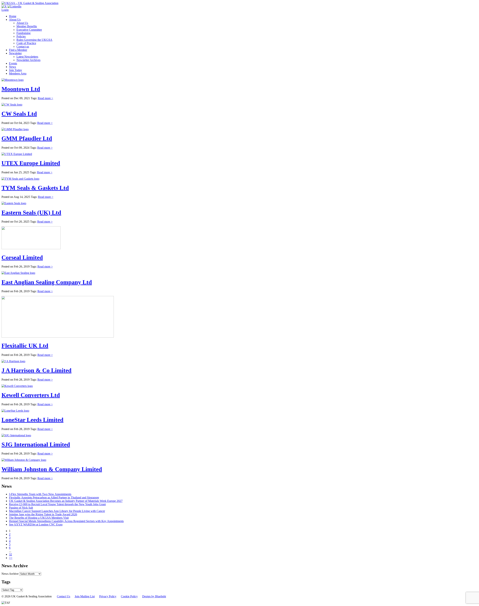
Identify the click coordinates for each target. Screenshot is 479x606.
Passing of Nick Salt (21, 507)
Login (5, 9)
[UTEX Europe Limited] (16, 154)
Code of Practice (26, 43)
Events (13, 63)
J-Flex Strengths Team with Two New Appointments (40, 494)
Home (12, 16)
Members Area (17, 73)
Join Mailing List (85, 596)
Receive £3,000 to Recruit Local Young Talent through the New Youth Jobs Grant (57, 504)
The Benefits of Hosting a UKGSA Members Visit (39, 517)
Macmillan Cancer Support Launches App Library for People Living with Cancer (57, 511)
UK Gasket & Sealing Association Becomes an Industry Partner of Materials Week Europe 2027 (66, 500)
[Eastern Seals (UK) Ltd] (13, 203)
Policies (21, 36)
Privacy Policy (107, 596)
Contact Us (63, 596)
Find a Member (18, 49)
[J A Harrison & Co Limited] (13, 361)
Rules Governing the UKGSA (34, 39)
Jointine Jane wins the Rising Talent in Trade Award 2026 (43, 514)
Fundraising (23, 33)
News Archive (10, 573)
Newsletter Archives (28, 60)
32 (10, 554)
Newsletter (15, 53)
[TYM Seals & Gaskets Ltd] (20, 178)
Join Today (15, 70)
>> (10, 557)
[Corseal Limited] (31, 248)
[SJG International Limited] (16, 435)
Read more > (45, 98)
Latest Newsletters (27, 56)
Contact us (22, 46)
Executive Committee (29, 29)
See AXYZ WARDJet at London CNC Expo (35, 524)
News (12, 66)
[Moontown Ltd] (12, 79)
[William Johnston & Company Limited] (23, 459)
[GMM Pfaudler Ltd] (15, 129)
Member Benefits (26, 26)
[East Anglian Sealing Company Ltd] (18, 272)
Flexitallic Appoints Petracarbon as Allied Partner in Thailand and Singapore (54, 497)
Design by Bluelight (154, 596)
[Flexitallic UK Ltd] (57, 336)
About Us (15, 19)
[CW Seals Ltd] (11, 104)
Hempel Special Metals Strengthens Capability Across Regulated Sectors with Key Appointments (66, 521)
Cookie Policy (129, 596)
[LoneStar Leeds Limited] (15, 410)
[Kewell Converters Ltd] (17, 386)
